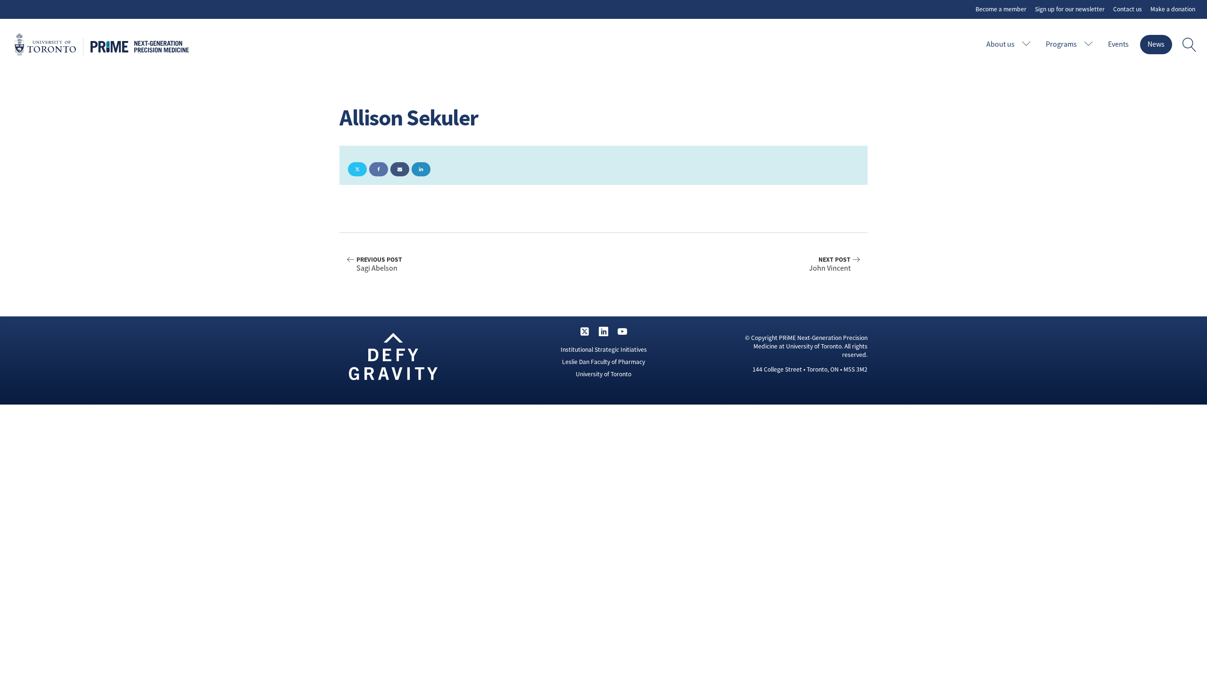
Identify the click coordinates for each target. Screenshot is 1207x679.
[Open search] (1189, 44)
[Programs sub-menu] (1090, 44)
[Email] (399, 169)
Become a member (1001, 9)
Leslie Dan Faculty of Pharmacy (603, 362)
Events (1118, 44)
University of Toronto (603, 374)
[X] (357, 169)
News (1156, 44)
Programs (1061, 44)
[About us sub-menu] (1028, 44)
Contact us (1127, 9)
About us (1000, 44)
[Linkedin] (421, 169)
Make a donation (1172, 9)
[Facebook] (378, 169)
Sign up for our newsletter (1070, 9)
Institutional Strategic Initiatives (604, 350)
